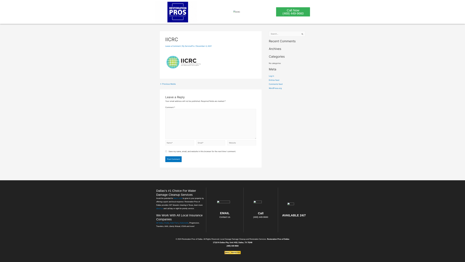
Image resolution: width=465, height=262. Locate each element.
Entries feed (274, 80)
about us (159, 208)
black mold (178, 198)
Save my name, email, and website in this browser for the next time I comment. (202, 151)
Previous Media (168, 84)
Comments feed (276, 84)
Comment (170, 107)
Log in (271, 76)
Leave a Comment (173, 46)
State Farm (174, 223)
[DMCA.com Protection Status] (232, 252)
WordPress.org (275, 88)
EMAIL (224, 213)
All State (159, 223)
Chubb (166, 223)
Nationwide (184, 223)
